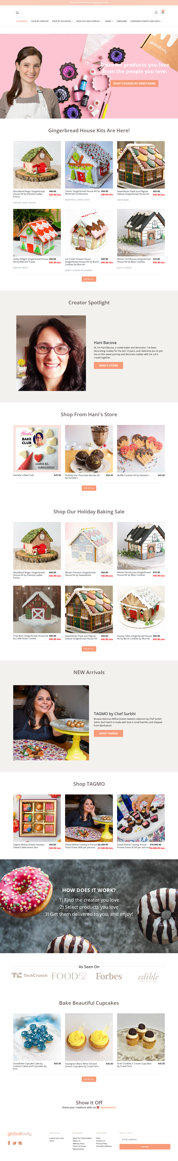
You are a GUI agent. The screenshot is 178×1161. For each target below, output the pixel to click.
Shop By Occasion (63, 21)
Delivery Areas (78, 1143)
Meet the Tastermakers (82, 1138)
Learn (109, 21)
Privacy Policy (101, 1143)
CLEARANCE (22, 21)
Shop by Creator (40, 21)
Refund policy (78, 1149)
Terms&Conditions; (104, 1146)
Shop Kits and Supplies (89, 21)
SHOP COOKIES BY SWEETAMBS (134, 83)
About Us (76, 1141)
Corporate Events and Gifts (146, 21)
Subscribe (122, 21)
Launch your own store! (56, 1139)
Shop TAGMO (108, 733)
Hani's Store (108, 365)
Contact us (100, 1141)
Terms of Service (79, 1146)
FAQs (98, 1138)
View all (89, 279)
